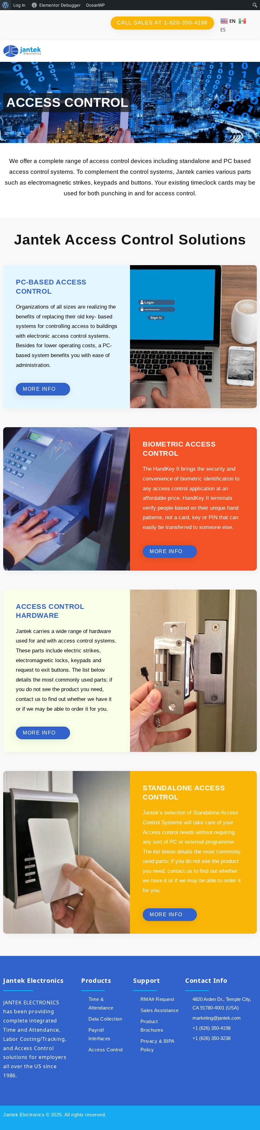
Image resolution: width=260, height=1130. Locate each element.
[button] (237, 51)
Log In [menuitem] (19, 5)
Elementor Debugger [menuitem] (60, 5)
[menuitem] (5, 5)
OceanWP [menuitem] (95, 5)
